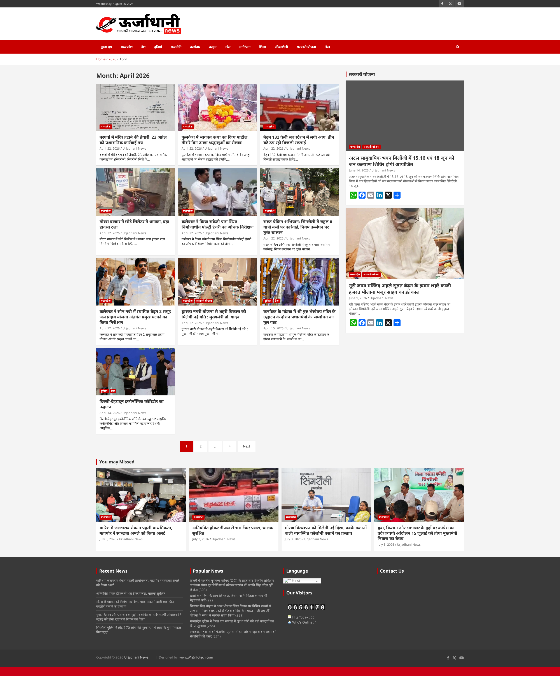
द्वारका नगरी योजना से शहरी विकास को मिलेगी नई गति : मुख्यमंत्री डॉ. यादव (214, 314)
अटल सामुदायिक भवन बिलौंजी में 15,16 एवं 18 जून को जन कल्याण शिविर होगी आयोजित (401, 160)
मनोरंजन (244, 47)
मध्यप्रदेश (127, 47)
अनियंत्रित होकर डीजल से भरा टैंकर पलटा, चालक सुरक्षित (232, 530)
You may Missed (117, 462)
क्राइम (213, 47)
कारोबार (195, 47)
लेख (327, 47)
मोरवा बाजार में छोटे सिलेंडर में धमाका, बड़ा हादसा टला (134, 224)
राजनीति (176, 47)
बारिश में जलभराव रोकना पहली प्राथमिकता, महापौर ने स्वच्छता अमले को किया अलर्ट (136, 530)
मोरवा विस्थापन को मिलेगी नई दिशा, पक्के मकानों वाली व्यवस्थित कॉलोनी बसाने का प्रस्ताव (326, 530)
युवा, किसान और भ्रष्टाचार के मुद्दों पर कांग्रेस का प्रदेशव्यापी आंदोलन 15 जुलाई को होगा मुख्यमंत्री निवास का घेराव (417, 533)
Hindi (295, 580)
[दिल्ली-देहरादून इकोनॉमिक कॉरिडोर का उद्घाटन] (135, 372)
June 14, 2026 (359, 170)
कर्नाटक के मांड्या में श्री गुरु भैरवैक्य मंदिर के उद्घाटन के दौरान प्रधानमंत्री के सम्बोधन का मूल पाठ (299, 317)
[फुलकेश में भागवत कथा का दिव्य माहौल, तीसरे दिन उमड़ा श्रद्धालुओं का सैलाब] (217, 107)
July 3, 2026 (108, 539)
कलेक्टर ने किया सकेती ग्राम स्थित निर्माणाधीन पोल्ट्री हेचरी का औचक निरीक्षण (218, 224)
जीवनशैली (281, 47)
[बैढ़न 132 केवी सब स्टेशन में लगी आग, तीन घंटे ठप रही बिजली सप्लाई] (299, 107)
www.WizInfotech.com (196, 657)
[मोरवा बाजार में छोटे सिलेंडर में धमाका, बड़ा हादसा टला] (135, 192)
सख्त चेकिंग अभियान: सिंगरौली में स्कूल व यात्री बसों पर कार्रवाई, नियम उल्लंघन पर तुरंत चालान (297, 227)
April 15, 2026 (273, 328)
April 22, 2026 (110, 148)
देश (143, 47)
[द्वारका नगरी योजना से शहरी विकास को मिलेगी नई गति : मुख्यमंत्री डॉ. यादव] (217, 282)
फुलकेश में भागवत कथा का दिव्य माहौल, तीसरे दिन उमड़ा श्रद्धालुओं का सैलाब (215, 139)
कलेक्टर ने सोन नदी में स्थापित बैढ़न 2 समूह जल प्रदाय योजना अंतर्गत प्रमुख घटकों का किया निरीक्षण (135, 317)
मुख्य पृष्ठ (106, 47)
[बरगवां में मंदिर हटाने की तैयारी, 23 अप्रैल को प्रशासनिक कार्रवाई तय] (135, 107)
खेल (228, 47)
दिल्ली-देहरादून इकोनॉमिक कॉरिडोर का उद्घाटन (132, 404)
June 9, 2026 (358, 298)
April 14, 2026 (110, 413)
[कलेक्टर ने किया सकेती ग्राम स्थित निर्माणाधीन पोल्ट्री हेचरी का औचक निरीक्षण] (217, 192)
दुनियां (158, 47)
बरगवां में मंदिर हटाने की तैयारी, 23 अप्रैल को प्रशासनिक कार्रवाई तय (133, 139)
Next (246, 446)
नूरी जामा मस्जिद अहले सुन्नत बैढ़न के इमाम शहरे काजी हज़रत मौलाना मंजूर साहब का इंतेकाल (400, 288)
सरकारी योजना (306, 47)
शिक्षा (262, 47)
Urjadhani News (134, 148)
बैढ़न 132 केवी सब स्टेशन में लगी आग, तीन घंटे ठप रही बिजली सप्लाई (298, 139)
